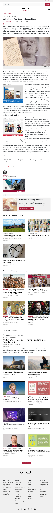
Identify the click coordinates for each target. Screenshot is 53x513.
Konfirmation (30, 495)
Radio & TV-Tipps (6, 491)
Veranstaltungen (9, 195)
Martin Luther (35, 195)
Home (4, 13)
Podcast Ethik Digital (7, 487)
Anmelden (48, 1)
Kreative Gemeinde (44, 486)
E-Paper (17, 486)
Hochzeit (29, 496)
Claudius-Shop (18, 482)
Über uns (17, 500)
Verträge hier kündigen (20, 487)
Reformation (28, 195)
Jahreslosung (43, 491)
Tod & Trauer (30, 498)
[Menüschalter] (49, 8)
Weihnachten (30, 491)
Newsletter (17, 495)
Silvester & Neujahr (32, 489)
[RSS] (35, 509)
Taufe (29, 493)
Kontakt (17, 491)
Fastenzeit (30, 484)
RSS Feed (42, 496)
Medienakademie (44, 484)
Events (41, 487)
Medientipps (5, 486)
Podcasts (5, 489)
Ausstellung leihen (44, 482)
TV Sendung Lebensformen (6, 493)
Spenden (42, 498)
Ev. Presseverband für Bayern (19, 502)
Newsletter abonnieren (26, 208)
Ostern (29, 487)
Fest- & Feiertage (31, 486)
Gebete (41, 489)
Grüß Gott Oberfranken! (8, 482)
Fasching (29, 482)
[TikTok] (28, 509)
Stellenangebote (18, 489)
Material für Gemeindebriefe (43, 493)
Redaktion (17, 493)
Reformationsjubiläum (20, 195)
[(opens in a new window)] (18, 509)
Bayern (9, 13)
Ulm (4, 195)
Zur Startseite (26, 463)
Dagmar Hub (8, 22)
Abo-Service (17, 484)
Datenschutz (18, 496)
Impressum (17, 498)
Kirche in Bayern (6, 484)
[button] (5, 24)
